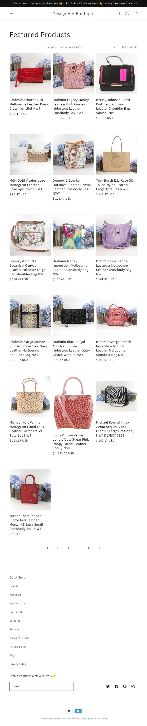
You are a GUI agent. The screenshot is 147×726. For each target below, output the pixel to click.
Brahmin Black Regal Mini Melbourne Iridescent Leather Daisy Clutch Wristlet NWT (71, 348)
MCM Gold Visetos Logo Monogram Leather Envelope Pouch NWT (27, 184)
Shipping (15, 620)
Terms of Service (20, 638)
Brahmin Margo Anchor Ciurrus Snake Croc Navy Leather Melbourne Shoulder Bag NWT (28, 348)
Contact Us (16, 612)
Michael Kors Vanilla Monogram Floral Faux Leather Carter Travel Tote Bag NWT (27, 429)
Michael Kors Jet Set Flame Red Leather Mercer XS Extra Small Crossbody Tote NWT (26, 522)
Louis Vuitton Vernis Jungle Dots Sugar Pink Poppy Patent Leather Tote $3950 (71, 441)
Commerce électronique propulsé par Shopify (86, 718)
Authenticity (17, 603)
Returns (14, 629)
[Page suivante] (99, 548)
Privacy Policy (18, 664)
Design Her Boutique (56, 718)
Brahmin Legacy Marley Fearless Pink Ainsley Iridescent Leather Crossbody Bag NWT (71, 106)
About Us (15, 595)
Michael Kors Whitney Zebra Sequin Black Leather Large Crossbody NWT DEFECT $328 (115, 429)
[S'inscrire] (69, 686)
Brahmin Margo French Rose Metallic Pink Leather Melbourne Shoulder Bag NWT (113, 348)
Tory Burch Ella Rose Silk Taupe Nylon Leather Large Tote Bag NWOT (115, 184)
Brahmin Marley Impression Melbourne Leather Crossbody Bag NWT (70, 267)
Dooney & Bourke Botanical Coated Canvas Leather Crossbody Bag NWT (72, 187)
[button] (11, 13)
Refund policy (18, 646)
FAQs (13, 655)
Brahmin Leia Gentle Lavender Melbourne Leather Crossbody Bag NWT (114, 267)
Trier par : (51, 47)
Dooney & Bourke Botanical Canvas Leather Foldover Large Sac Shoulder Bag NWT (28, 267)
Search (14, 586)
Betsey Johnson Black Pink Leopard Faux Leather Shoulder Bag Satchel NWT (113, 106)
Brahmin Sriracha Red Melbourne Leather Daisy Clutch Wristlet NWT (29, 104)
